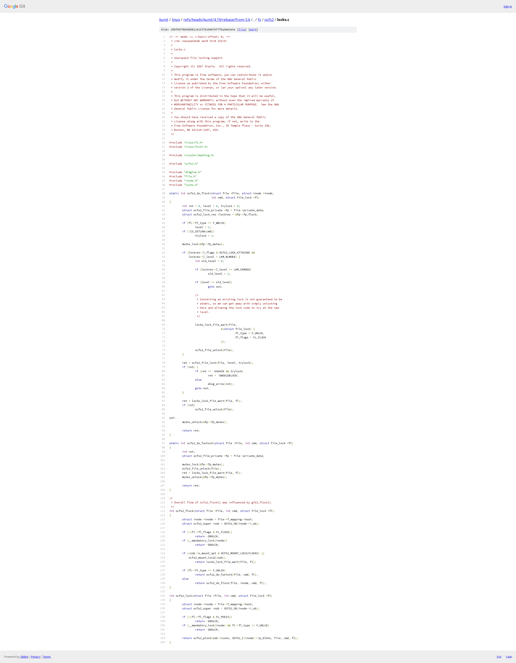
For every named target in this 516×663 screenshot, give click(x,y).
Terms (46, 657)
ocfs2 (269, 19)
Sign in (508, 6)
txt (499, 656)
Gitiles (24, 657)
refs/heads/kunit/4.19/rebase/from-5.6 (216, 19)
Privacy (35, 657)
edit (253, 29)
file (242, 29)
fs (259, 19)
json (509, 656)
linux (176, 19)
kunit (163, 19)
